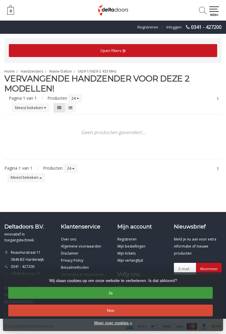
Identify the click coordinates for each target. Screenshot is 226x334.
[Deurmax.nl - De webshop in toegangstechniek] (113, 10)
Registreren (147, 27)
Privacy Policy (72, 260)
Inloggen (174, 27)
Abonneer (209, 268)
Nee (110, 310)
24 (74, 98)
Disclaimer (70, 253)
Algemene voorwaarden (81, 246)
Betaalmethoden (75, 267)
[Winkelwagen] (10, 13)
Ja (110, 292)
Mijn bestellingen (131, 246)
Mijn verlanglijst (130, 260)
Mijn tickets (126, 253)
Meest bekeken (29, 107)
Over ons (68, 239)
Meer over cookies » (113, 322)
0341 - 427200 (206, 27)
